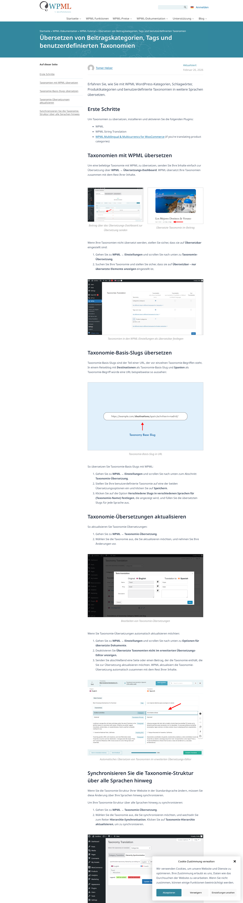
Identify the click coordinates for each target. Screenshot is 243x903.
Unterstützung (182, 18)
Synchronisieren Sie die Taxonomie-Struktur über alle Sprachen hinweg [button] (140, 777)
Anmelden (202, 7)
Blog (201, 18)
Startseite (72, 18)
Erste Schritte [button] (104, 109)
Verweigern (196, 892)
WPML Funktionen (97, 18)
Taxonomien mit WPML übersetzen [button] (130, 155)
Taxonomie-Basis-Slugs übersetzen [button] (130, 352)
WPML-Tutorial (88, 31)
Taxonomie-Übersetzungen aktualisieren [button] (137, 516)
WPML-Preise (121, 18)
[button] (234, 861)
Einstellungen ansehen (223, 892)
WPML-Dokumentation (151, 18)
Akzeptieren (169, 892)
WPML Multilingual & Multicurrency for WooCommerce (130, 136)
